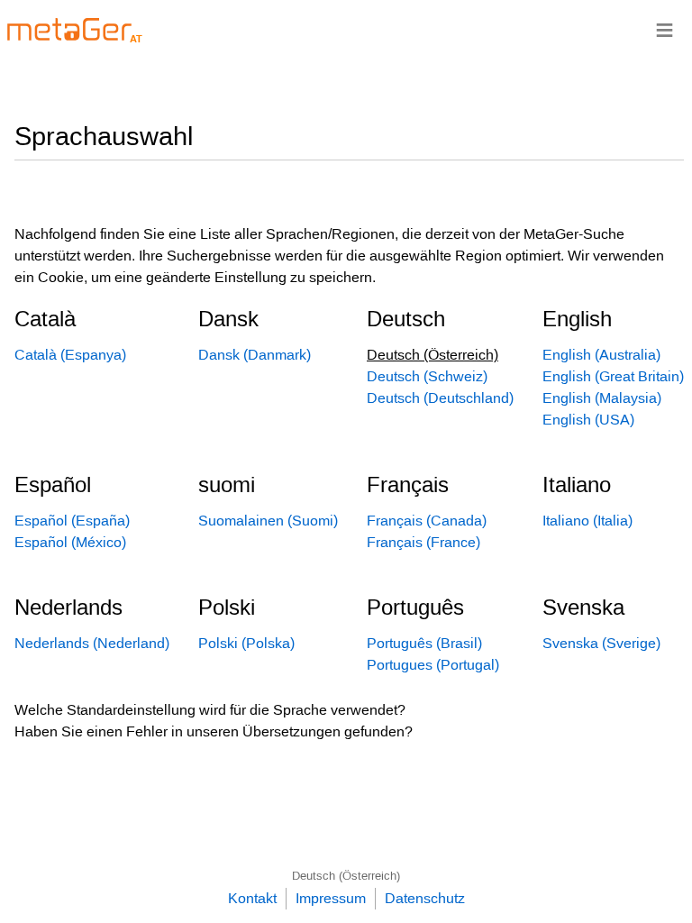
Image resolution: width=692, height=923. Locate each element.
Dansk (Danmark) (254, 354)
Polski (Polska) (246, 643)
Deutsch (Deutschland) (440, 398)
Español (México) (70, 542)
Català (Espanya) (70, 354)
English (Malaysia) (601, 398)
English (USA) (588, 419)
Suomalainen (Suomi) (268, 520)
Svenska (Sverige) (601, 643)
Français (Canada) (427, 520)
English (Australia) (601, 354)
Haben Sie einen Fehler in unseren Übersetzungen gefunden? (213, 731)
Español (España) (72, 520)
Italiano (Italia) (587, 520)
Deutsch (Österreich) (346, 875)
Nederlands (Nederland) (91, 643)
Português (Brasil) (424, 643)
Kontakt (252, 898)
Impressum (331, 898)
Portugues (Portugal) (433, 664)
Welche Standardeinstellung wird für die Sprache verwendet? (209, 709)
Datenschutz (425, 898)
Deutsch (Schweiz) (427, 376)
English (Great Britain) (613, 376)
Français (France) (423, 542)
